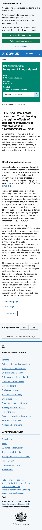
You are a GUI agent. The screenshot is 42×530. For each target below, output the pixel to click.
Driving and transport (11, 390)
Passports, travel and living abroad (17, 416)
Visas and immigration (11, 420)
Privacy (11, 480)
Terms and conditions (11, 486)
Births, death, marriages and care (16, 364)
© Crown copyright (21, 524)
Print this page (11, 313)
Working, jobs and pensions (14, 425)
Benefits (5, 360)
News (4, 443)
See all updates (21, 89)
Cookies (20, 480)
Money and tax (8, 412)
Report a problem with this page (21, 336)
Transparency (8, 461)
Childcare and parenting (12, 373)
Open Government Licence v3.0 (15, 504)
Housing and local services (13, 407)
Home (4, 60)
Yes (26, 327)
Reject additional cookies (21, 41)
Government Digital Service (14, 493)
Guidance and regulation (12, 448)
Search (36, 94)
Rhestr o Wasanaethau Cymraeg (16, 489)
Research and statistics (12, 452)
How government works (12, 465)
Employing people (9, 399)
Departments (7, 439)
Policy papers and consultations (16, 456)
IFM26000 (21, 105)
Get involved (7, 469)
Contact (28, 483)
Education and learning (12, 394)
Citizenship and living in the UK (15, 377)
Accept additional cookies (21, 35)
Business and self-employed (14, 368)
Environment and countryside (14, 403)
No (35, 327)
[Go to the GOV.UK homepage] (10, 54)
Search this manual (13, 94)
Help (4, 480)
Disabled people (9, 386)
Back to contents (8, 105)
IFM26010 (6, 186)
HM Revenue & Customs (12, 78)
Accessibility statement (12, 483)
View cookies (21, 47)
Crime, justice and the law (13, 381)
